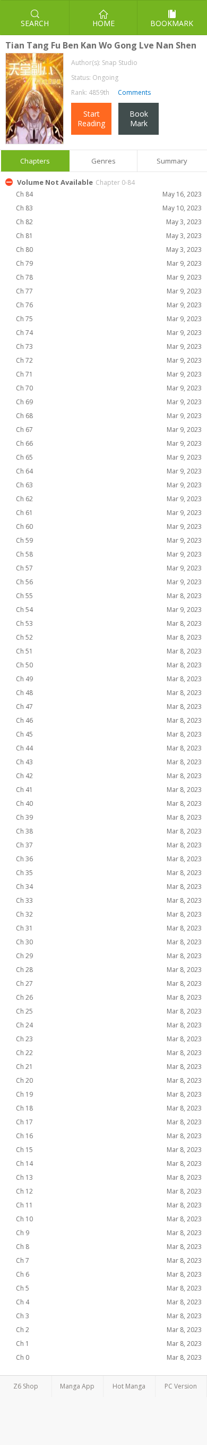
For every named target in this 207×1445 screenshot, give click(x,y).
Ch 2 (109, 1329)
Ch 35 (109, 872)
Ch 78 (109, 277)
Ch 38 (109, 831)
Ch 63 (109, 484)
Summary (172, 161)
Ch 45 (109, 734)
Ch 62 (109, 498)
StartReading (91, 118)
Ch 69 (109, 401)
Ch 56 (109, 581)
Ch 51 (109, 651)
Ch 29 (109, 955)
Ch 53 (109, 623)
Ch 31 (109, 928)
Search (35, 23)
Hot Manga (129, 1386)
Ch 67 (109, 429)
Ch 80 (109, 249)
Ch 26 (109, 997)
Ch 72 (109, 360)
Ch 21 (109, 1066)
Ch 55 (109, 595)
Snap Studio (119, 62)
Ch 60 (109, 526)
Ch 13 (109, 1177)
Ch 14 (109, 1163)
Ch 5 (109, 1288)
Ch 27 (109, 983)
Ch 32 (109, 914)
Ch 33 (109, 900)
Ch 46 (109, 720)
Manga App (77, 1386)
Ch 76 (109, 304)
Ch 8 (109, 1246)
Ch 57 (109, 568)
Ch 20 (109, 1080)
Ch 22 (109, 1052)
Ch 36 (109, 858)
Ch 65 (109, 457)
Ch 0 (109, 1357)
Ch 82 (109, 221)
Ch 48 (109, 692)
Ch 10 (109, 1218)
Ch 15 (109, 1149)
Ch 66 (109, 443)
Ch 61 (109, 512)
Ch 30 (109, 941)
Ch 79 (109, 263)
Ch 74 (109, 332)
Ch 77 (109, 291)
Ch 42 (109, 775)
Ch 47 (109, 706)
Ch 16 (109, 1135)
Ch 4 (109, 1302)
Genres (103, 161)
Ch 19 (109, 1094)
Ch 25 (109, 1011)
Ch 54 (109, 609)
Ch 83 (109, 208)
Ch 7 (109, 1260)
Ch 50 (109, 665)
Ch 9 (109, 1232)
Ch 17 (109, 1121)
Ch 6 (109, 1274)
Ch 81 (109, 235)
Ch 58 (109, 554)
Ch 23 (109, 1038)
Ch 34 (109, 886)
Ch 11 (109, 1205)
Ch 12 (109, 1191)
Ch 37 (109, 845)
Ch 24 (109, 1025)
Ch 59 (109, 540)
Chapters (35, 161)
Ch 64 (109, 471)
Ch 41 (109, 789)
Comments (133, 92)
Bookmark (171, 23)
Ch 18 (109, 1108)
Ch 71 (109, 374)
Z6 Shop (25, 1386)
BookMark (139, 118)
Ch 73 (109, 346)
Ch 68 (109, 415)
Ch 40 (109, 803)
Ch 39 (109, 817)
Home (103, 23)
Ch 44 (109, 748)
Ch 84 (109, 194)
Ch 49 (109, 678)
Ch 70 (109, 388)
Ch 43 (109, 761)
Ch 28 (109, 969)
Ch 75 (109, 318)
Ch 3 (109, 1315)
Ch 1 (109, 1343)
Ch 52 (109, 637)
